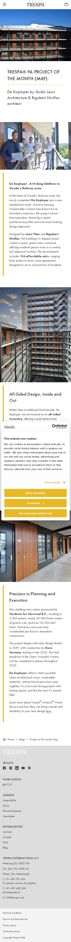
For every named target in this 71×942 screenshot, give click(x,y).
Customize (33, 503)
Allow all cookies (35, 492)
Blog (5, 847)
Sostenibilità (9, 800)
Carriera (7, 831)
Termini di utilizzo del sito (15, 919)
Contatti (7, 837)
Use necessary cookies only (35, 513)
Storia (6, 805)
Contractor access (11, 931)
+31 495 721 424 (15, 879)
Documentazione (12, 810)
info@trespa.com (15, 897)
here (48, 711)
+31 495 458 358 (15, 888)
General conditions (12, 912)
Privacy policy (9, 925)
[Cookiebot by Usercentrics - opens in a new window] (52, 426)
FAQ (5, 842)
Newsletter (9, 816)
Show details (52, 482)
